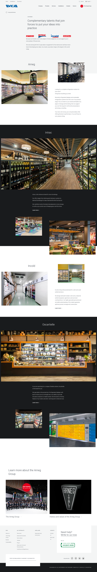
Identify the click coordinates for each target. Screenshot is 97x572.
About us (8, 533)
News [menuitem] (7, 1)
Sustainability (8, 542)
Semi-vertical (19, 538)
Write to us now (69, 535)
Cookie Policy (82, 567)
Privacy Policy (76, 567)
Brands (7, 539)
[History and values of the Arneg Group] (70, 499)
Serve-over (19, 533)
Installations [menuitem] (12, 1)
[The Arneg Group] (26, 499)
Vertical (18, 540)
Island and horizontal (21, 535)
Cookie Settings (88, 567)
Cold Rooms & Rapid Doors (22, 549)
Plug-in (18, 542)
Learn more (35, 210)
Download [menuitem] (19, 1)
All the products (20, 530)
